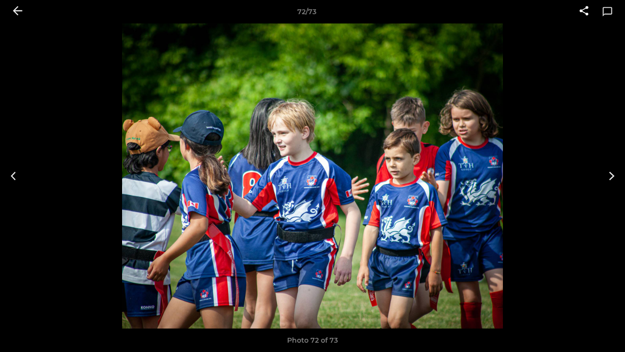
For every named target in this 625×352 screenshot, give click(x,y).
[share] (584, 12)
